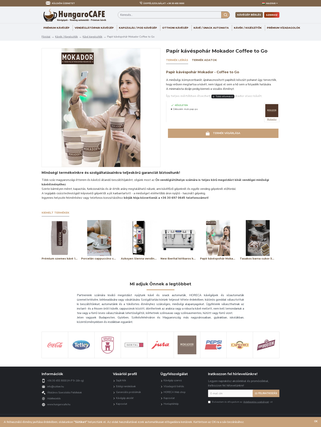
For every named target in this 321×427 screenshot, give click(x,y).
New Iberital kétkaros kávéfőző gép (178, 258)
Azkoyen (107, 357)
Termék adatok (204, 60)
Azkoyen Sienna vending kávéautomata (139, 258)
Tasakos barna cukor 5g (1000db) (258, 258)
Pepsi (213, 357)
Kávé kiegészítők (92, 36)
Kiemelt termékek (55, 212)
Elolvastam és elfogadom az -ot (242, 401)
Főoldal (46, 36)
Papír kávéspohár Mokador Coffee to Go (218, 258)
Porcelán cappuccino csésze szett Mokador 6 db (99, 258)
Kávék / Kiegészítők (66, 36)
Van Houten (266, 357)
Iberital (134, 357)
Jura (160, 357)
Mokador (187, 357)
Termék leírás (177, 60)
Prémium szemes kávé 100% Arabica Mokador (59, 258)
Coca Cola (54, 357)
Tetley (81, 357)
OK (316, 421)
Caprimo (239, 357)
